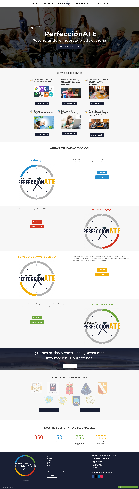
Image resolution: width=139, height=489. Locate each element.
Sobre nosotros (83, 3)
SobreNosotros (50, 461)
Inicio (34, 3)
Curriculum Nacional (97, 465)
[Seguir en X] (96, 476)
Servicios (48, 3)
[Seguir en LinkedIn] (99, 476)
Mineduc (95, 467)
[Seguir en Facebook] (93, 476)
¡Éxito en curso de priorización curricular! (69, 34)
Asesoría (102, 172)
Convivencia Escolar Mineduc (99, 460)
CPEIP (94, 462)
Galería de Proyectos (90, 410)
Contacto (103, 3)
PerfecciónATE (25, 483)
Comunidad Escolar (97, 461)
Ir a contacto (69, 366)
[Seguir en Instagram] (101, 476)
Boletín (61, 3)
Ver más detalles (69, 40)
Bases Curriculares (97, 464)
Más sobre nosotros (49, 410)
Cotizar (52, 476)
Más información (42, 103)
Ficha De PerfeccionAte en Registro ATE (102, 458)
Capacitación (102, 177)
